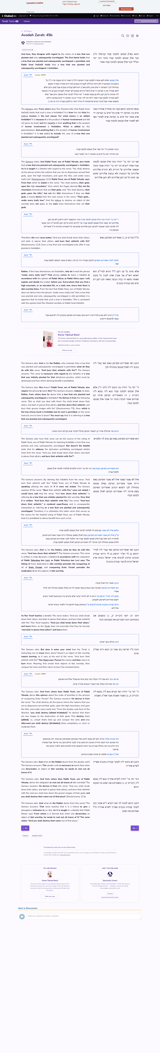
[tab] (28, 75)
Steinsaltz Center (39, 44)
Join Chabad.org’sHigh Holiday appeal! (71, 2)
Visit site (110, 894)
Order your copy (67, 350)
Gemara (29, 109)
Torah (47, 626)
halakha (51, 123)
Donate (143, 16)
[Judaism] (9, 15)
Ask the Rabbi (115, 16)
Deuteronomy (38, 179)
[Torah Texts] (10, 21)
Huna (45, 660)
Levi (47, 560)
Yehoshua (35, 560)
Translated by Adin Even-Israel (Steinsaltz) (38, 42)
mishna (24, 116)
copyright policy (65, 855)
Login (97, 16)
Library (27, 21)
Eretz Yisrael (35, 567)
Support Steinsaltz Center (110, 897)
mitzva (58, 200)
